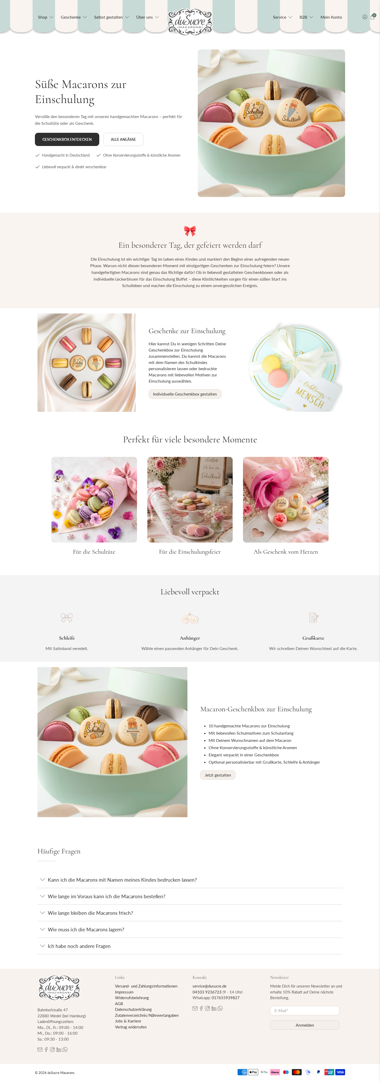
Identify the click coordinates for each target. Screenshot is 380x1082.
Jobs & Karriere (128, 1021)
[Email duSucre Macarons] (39, 1050)
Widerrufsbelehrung (132, 997)
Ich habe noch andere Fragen (79, 946)
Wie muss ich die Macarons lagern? (86, 929)
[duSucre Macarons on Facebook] (46, 1050)
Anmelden (305, 1024)
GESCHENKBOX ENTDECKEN (67, 139)
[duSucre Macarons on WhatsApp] (65, 1050)
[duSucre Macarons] (190, 22)
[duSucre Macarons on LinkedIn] (58, 1050)
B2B (303, 16)
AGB (119, 1003)
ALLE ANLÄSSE (123, 139)
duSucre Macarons (61, 1073)
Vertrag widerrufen (131, 1027)
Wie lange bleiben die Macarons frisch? (90, 913)
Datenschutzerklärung (133, 1009)
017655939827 (226, 997)
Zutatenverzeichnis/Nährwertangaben (147, 1015)
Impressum (124, 992)
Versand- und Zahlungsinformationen (146, 986)
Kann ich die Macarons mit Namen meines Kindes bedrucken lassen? (122, 880)
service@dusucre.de (209, 986)
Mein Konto (331, 16)
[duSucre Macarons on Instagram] (52, 1050)
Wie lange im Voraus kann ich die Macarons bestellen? (106, 896)
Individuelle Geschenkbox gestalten (185, 393)
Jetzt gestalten (218, 774)
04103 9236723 (207, 992)
